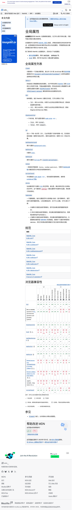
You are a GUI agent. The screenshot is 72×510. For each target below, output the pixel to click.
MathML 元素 (42, 43)
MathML (60, 84)
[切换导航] (70, 10)
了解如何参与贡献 (32, 434)
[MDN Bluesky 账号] (6, 472)
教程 (49, 490)
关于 (2, 480)
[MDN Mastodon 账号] (12, 472)
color (33, 153)
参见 (3, 31)
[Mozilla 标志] (7, 503)
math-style (48, 118)
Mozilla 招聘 (5, 487)
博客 (2, 483)
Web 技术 (51, 480)
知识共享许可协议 (51, 507)
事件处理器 (32, 55)
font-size (37, 160)
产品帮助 (4, 496)
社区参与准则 (47, 503)
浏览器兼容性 (6, 28)
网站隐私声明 (19, 503)
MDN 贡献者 (55, 440)
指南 (49, 487)
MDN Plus (4, 493)
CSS (41, 186)
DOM (68, 84)
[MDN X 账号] (9, 472)
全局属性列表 (6, 23)
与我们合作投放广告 (7, 490)
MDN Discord (29, 490)
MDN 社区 (28, 480)
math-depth (37, 177)
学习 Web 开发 (53, 483)
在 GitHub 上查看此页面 (34, 442)
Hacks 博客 (52, 496)
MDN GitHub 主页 (30, 493)
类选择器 (67, 71)
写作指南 (28, 487)
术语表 (50, 493)
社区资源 (28, 483)
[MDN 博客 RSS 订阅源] (15, 472)
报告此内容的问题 (50, 442)
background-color (40, 145)
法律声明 (37, 503)
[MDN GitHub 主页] (2, 472)
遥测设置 (29, 503)
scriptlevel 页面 (31, 179)
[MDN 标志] (5, 463)
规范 (3, 25)
